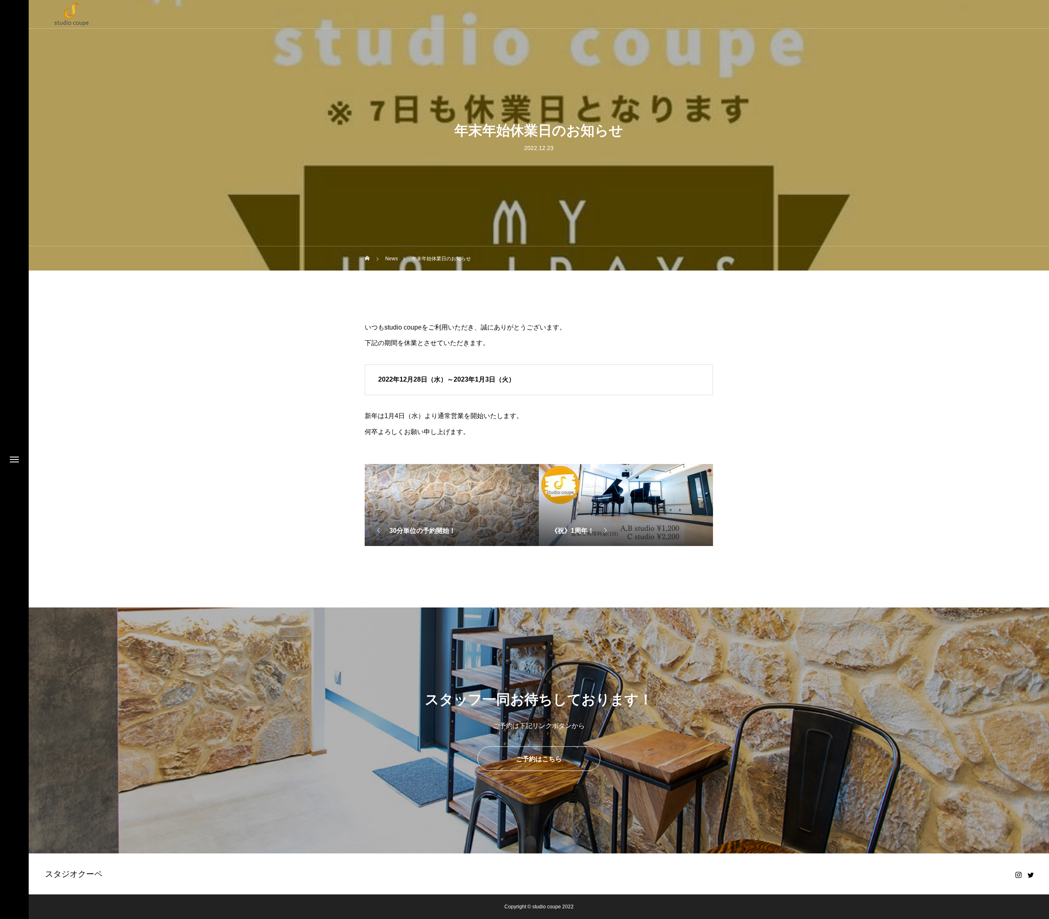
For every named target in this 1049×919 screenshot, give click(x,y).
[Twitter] (1030, 875)
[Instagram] (1018, 875)
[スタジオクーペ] (71, 14)
